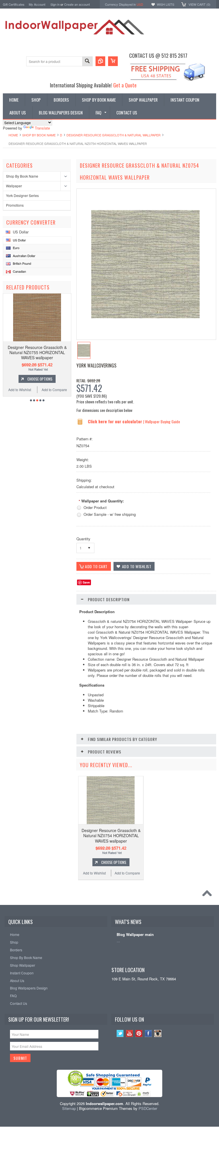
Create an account (77, 4)
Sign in (55, 4)
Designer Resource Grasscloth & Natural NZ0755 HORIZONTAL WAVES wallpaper (37, 352)
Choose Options (39, 379)
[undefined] (145, 316)
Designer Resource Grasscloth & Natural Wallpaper (113, 135)
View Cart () (199, 4)
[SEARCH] (87, 62)
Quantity (83, 538)
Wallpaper (14, 185)
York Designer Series (22, 195)
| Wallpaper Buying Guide (161, 421)
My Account (37, 4)
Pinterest (139, 1033)
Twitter (120, 1033)
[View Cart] (113, 61)
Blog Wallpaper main (135, 934)
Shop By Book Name (39, 135)
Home (13, 135)
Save (86, 582)
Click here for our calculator (115, 421)
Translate (42, 128)
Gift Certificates (14, 4)
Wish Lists (165, 4)
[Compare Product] (100, 61)
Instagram (157, 1033)
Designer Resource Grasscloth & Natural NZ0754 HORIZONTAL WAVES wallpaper (111, 835)
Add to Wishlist (19, 389)
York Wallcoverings (96, 365)
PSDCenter (148, 1108)
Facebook (148, 1033)
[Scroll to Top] (208, 894)
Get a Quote (125, 85)
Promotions (15, 205)
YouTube (129, 1033)
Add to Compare (54, 389)
